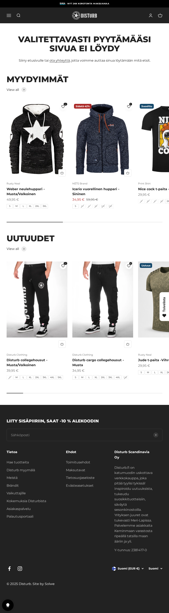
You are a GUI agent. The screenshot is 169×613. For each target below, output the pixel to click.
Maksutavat (75, 470)
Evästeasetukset (80, 486)
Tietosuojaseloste (80, 478)
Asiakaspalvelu (19, 509)
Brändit (13, 486)
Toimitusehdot (78, 462)
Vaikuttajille (16, 493)
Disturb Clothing (17, 354)
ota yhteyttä (59, 60)
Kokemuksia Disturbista (26, 501)
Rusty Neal (13, 183)
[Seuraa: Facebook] (9, 568)
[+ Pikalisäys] (62, 173)
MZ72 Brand (79, 183)
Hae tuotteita (18, 462)
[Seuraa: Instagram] (20, 568)
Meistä (12, 478)
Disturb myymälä (21, 470)
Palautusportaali (20, 516)
